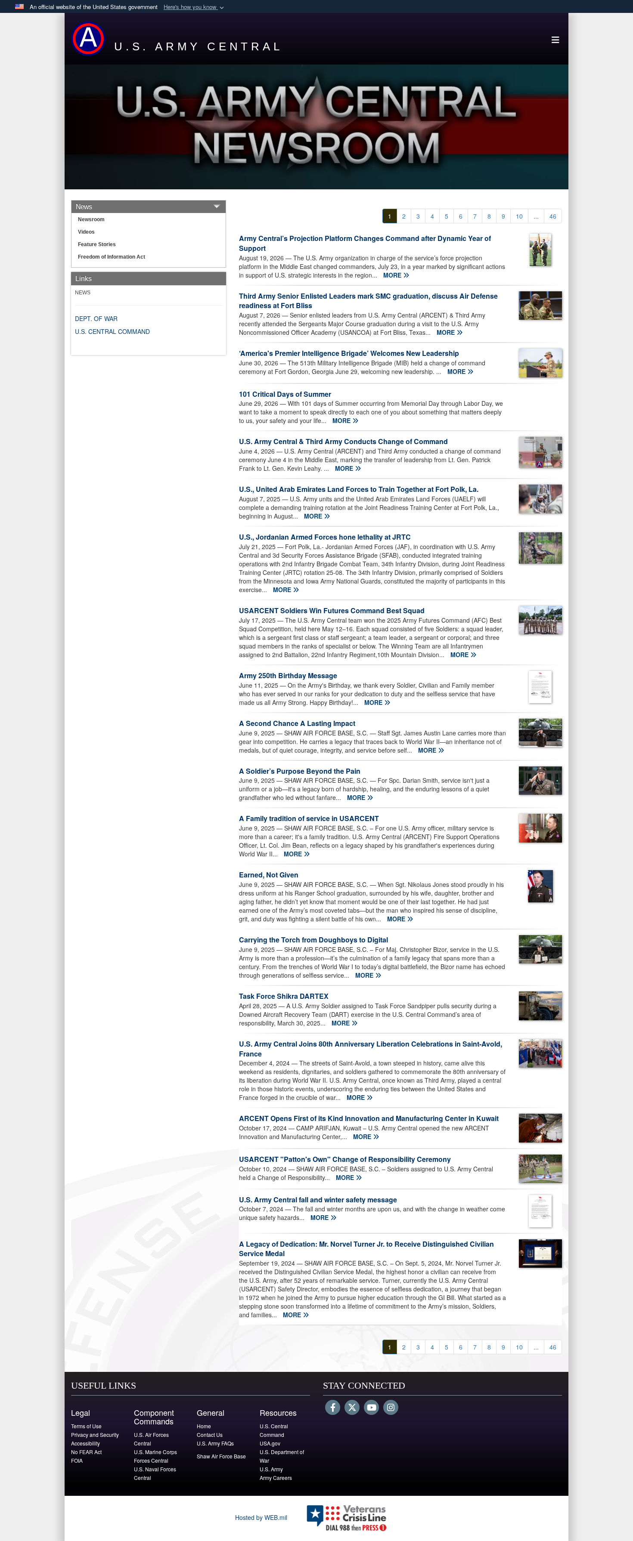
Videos (86, 232)
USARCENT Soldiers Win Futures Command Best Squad (332, 610)
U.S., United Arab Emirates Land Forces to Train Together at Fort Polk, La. (358, 489)
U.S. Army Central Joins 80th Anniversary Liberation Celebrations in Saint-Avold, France (370, 1049)
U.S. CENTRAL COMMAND (112, 331)
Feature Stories (97, 244)
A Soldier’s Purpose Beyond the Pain (299, 771)
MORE (393, 275)
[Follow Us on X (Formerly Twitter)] (352, 1408)
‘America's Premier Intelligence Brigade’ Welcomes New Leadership (349, 353)
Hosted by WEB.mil (261, 1517)
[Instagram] (390, 1408)
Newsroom (91, 219)
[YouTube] (371, 1408)
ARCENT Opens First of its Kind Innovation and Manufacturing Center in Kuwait (369, 1118)
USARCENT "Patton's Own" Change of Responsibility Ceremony (345, 1159)
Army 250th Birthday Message (288, 675)
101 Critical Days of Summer (285, 394)
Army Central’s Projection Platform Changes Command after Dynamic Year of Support (365, 243)
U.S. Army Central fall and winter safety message (318, 1199)
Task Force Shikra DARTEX (284, 996)
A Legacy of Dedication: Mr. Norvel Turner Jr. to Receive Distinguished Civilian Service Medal (366, 1249)
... (536, 216)
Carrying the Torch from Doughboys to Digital (313, 940)
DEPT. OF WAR (96, 318)
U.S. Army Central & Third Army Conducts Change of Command (343, 441)
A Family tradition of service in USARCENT (309, 818)
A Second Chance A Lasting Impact (297, 723)
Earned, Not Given (268, 875)
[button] (195, 7)
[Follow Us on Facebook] (332, 1408)
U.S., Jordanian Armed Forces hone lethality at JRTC (325, 537)
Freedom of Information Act (111, 257)
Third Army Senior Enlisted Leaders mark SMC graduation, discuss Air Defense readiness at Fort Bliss (368, 301)
